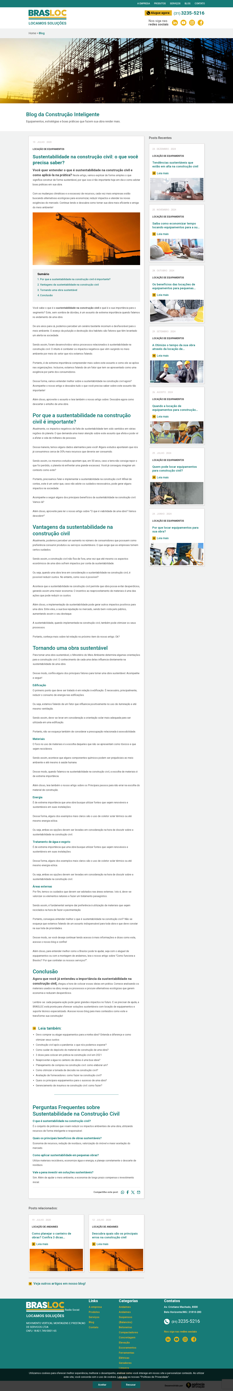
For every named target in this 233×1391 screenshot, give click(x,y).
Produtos (160, 3)
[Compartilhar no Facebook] (126, 1192)
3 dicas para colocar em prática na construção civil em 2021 (69, 1054)
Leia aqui (122, 1376)
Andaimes (125, 1306)
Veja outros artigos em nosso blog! (59, 1283)
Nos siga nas (180, 1331)
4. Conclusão (45, 295)
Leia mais (42, 1244)
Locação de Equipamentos (168, 156)
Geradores (125, 1362)
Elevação (124, 1342)
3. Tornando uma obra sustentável (57, 290)
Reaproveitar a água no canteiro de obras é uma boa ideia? (68, 1060)
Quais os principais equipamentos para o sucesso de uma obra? (71, 1080)
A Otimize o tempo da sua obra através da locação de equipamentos (173, 347)
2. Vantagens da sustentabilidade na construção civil (68, 284)
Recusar (131, 1384)
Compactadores (128, 1332)
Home (32, 33)
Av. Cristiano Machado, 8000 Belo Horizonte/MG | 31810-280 (182, 1309)
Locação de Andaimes (45, 1226)
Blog (188, 3)
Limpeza (124, 1368)
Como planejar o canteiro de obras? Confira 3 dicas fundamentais (51, 1235)
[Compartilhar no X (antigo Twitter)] (132, 1192)
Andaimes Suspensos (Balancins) (125, 1317)
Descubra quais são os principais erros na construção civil (115, 1235)
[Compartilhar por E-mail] (137, 1192)
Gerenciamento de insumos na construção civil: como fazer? (69, 1085)
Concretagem (127, 1337)
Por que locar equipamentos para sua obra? (175, 529)
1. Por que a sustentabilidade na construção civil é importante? (73, 279)
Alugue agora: (160, 13)
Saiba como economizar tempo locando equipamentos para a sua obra (175, 225)
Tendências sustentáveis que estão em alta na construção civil (175, 164)
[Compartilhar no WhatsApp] (121, 1192)
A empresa (143, 3)
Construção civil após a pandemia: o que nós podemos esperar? (71, 1044)
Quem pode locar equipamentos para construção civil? (174, 468)
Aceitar (102, 1384)
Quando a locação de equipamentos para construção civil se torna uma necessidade (174, 408)
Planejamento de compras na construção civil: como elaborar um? (72, 1065)
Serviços (175, 3)
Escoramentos (127, 1347)
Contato (200, 3)
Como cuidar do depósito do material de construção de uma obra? (72, 1049)
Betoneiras (125, 1327)
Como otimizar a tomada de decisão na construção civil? (67, 1070)
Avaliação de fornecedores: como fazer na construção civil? (69, 1075)
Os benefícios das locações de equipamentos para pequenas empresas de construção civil (173, 286)
